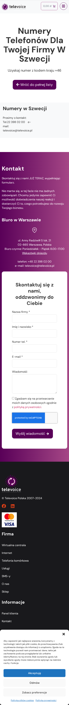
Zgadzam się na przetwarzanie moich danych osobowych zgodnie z (34, 403)
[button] (63, 634)
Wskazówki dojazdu (34, 253)
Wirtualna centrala (14, 545)
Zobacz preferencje (34, 692)
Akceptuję (34, 673)
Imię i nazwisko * (22, 327)
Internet (7, 553)
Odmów (35, 683)
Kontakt (7, 621)
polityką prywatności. (28, 407)
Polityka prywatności (46, 700)
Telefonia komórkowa (15, 560)
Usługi (6, 568)
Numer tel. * (19, 342)
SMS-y (6, 576)
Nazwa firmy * (21, 312)
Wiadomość (19, 372)
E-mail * (17, 357)
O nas (5, 584)
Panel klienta (10, 613)
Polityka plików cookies (22, 700)
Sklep (5, 591)
